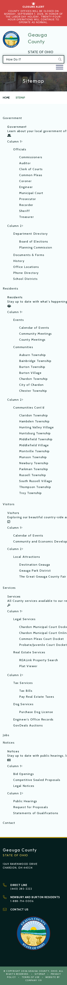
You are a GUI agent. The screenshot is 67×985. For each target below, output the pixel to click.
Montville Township (34, 451)
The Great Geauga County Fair (41, 576)
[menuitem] (33, 131)
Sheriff (24, 211)
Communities (23, 347)
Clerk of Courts (31, 169)
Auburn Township (32, 355)
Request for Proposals (30, 807)
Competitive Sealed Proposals (36, 780)
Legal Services (24, 619)
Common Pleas (30, 175)
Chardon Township (33, 379)
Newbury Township (34, 463)
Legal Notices (23, 786)
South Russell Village (35, 481)
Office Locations (26, 267)
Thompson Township (35, 487)
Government (12, 118)
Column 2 (14, 226)
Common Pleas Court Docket (41, 639)
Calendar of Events (34, 327)
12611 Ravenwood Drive (20, 863)
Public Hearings (25, 801)
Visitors (9, 504)
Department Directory (30, 233)
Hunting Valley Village (36, 427)
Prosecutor (27, 199)
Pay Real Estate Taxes (36, 696)
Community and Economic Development (38, 541)
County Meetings (32, 339)
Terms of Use (31, 977)
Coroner (25, 181)
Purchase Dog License (36, 712)
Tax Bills (25, 690)
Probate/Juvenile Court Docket (41, 645)
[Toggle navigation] (59, 67)
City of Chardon (31, 385)
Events (18, 320)
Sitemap (40, 974)
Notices (9, 742)
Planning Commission (35, 247)
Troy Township (30, 493)
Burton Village (30, 373)
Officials (19, 149)
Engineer (26, 187)
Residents (10, 288)
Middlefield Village (34, 445)
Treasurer (26, 217)
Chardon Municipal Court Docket (41, 627)
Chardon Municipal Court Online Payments (41, 633)
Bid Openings (23, 774)
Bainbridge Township (35, 361)
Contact (9, 823)
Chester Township (33, 391)
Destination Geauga (34, 564)
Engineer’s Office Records (33, 719)
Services (9, 588)
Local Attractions (26, 557)
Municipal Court (31, 193)
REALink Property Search (38, 660)
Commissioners (30, 157)
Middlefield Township (36, 439)
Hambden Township (34, 421)
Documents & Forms (28, 255)
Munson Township (33, 457)
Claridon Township (33, 415)
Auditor (25, 163)
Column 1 (14, 141)
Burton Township (32, 367)
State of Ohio (40, 52)
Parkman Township (33, 469)
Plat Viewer (28, 666)
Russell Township (32, 475)
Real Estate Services (29, 652)
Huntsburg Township (35, 433)
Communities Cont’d (28, 407)
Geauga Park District (35, 570)
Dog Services (23, 704)
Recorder (26, 205)
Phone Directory (26, 273)
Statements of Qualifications (35, 813)
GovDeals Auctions (28, 725)
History (18, 261)
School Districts (25, 279)
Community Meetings (35, 333)
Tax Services (23, 683)
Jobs (6, 735)
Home (6, 97)
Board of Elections (33, 241)
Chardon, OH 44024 (18, 867)
